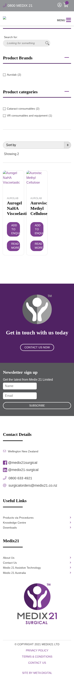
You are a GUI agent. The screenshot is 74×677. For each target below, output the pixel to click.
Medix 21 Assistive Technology (22, 567)
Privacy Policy (37, 650)
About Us (8, 557)
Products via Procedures (18, 517)
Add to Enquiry (15, 229)
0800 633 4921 (19, 478)
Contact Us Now (37, 347)
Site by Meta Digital (37, 672)
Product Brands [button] (18, 57)
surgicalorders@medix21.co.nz (32, 485)
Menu (61, 20)
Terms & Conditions (37, 656)
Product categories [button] (20, 91)
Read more (15, 245)
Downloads (10, 527)
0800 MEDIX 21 (20, 6)
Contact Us (10, 562)
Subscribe (37, 405)
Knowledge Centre (14, 522)
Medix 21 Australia (14, 572)
